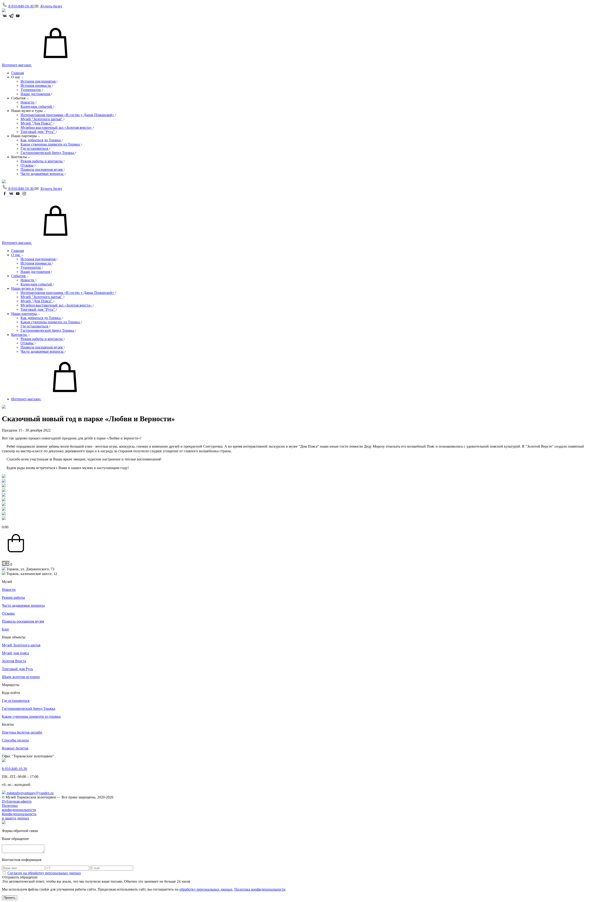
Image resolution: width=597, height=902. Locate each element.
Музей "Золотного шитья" (42, 119)
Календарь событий (37, 106)
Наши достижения (36, 94)
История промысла (36, 85)
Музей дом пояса (15, 653)
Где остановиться (35, 148)
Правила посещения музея (42, 169)
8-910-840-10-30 (14, 769)
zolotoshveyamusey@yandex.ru (30, 793)
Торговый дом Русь (17, 669)
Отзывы (27, 165)
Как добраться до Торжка (41, 140)
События (18, 276)
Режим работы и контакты (42, 161)
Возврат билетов (15, 748)
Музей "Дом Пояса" (37, 123)
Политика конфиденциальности (19, 808)
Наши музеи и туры (27, 288)
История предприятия (38, 81)
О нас (16, 255)
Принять (9, 897)
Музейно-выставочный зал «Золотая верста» (57, 127)
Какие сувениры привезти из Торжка (51, 144)
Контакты (19, 335)
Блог (5, 629)
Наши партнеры (24, 314)
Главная (17, 73)
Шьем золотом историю (21, 677)
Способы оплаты (15, 740)
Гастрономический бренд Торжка (48, 153)
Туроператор (31, 90)
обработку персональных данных (206, 889)
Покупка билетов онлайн (22, 732)
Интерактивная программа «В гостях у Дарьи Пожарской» (68, 115)
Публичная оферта (16, 801)
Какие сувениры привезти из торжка (31, 716)
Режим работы (13, 597)
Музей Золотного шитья (21, 645)
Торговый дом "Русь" (38, 132)
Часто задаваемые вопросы (42, 174)
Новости (28, 102)
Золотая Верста (14, 661)
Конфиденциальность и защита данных (19, 816)
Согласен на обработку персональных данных (44, 873)
